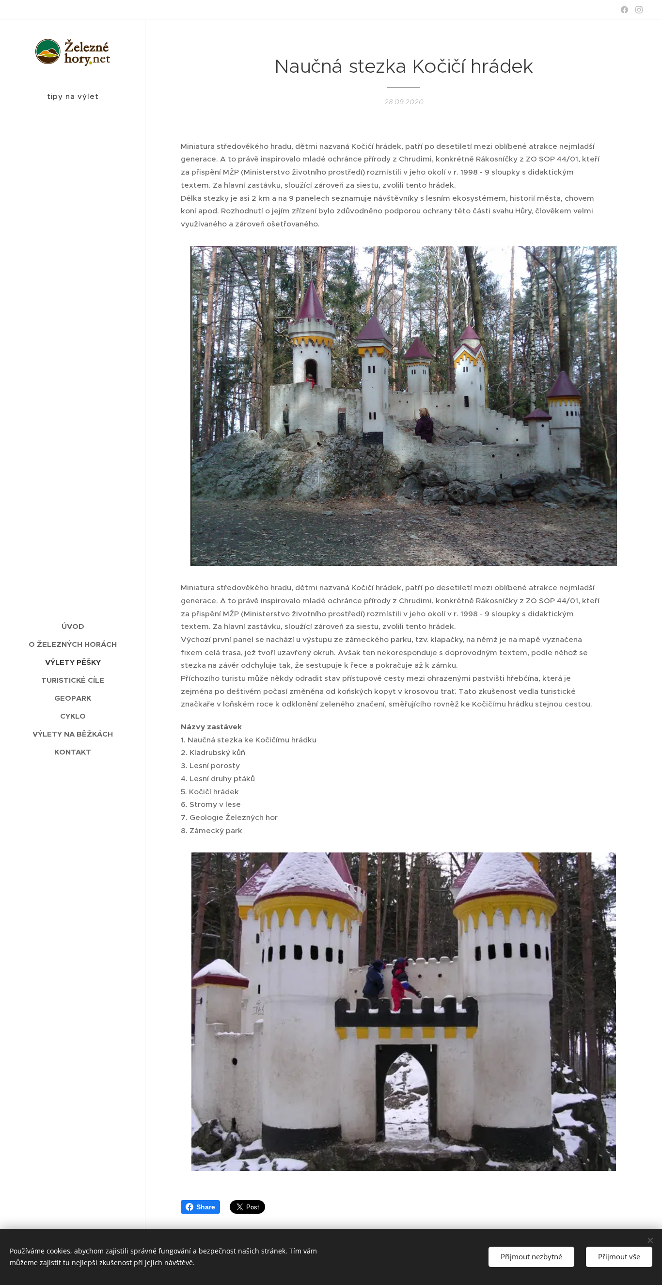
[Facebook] (624, 9)
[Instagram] (639, 9)
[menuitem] (72, 626)
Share (205, 1207)
